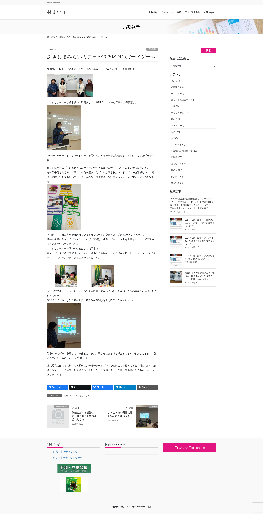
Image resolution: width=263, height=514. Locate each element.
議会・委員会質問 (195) (182, 99)
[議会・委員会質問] (58, 411)
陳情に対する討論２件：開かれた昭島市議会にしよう (84, 416)
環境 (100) (176, 119)
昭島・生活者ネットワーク (67, 457)
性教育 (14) (176, 170)
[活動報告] (147, 416)
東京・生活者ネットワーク (67, 451)
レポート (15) (177, 93)
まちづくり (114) (179, 163)
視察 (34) (175, 132)
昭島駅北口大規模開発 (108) (184, 151)
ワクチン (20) (177, 125)
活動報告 (152, 49)
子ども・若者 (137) (180, 112)
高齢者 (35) (176, 157)
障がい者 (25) (177, 183)
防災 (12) (175, 80)
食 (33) (174, 138)
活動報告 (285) (178, 87)
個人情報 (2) (177, 176)
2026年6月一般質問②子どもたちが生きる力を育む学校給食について (200, 241)
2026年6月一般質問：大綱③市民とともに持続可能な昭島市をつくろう (200, 223)
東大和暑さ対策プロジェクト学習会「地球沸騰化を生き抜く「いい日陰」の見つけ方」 (200, 276)
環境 (75, 396)
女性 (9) (175, 106)
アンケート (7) (178, 144)
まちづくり (84, 396)
